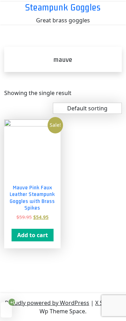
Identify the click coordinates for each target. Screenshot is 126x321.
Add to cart (32, 235)
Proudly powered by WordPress (47, 303)
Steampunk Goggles (63, 7)
